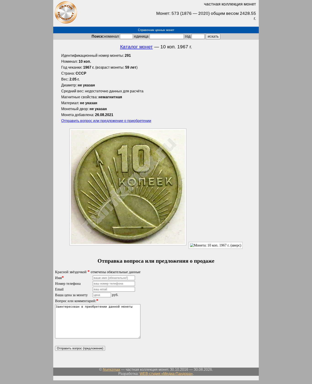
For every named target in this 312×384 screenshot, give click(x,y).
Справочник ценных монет (156, 30)
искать (213, 36)
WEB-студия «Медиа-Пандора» (166, 374)
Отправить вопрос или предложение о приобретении (106, 121)
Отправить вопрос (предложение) (80, 348)
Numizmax (111, 369)
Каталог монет (136, 46)
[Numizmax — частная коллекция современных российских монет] (65, 23)
